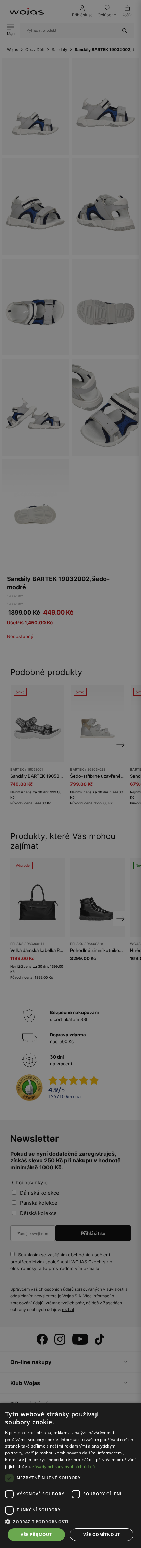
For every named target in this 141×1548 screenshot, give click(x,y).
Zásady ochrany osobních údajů (63, 1466)
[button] (70, 1521)
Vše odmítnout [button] (101, 1534)
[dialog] (70, 774)
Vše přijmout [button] (36, 1534)
